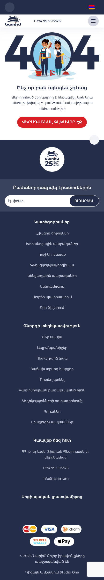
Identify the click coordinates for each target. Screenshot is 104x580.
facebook (45, 509)
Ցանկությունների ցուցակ (56, 7)
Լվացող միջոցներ (52, 233)
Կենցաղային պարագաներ (52, 276)
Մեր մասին (52, 337)
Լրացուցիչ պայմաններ (52, 422)
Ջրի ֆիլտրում (52, 307)
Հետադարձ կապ (52, 358)
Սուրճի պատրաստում (52, 297)
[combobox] (10, 7)
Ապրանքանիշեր (52, 348)
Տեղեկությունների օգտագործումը (52, 401)
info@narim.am (56, 478)
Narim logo (13, 21)
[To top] (94, 140)
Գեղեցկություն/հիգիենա (52, 265)
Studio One (69, 572)
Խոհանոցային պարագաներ (52, 244)
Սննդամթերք (52, 286)
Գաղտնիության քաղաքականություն (52, 390)
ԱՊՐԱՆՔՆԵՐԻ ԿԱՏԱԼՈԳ (93, 21)
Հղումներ (52, 411)
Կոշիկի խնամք (52, 254)
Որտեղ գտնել (52, 379)
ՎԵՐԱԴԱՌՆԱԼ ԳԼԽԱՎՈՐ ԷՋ (52, 122)
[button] (93, 7)
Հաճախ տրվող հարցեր (52, 369)
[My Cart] (78, 7)
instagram (59, 509)
